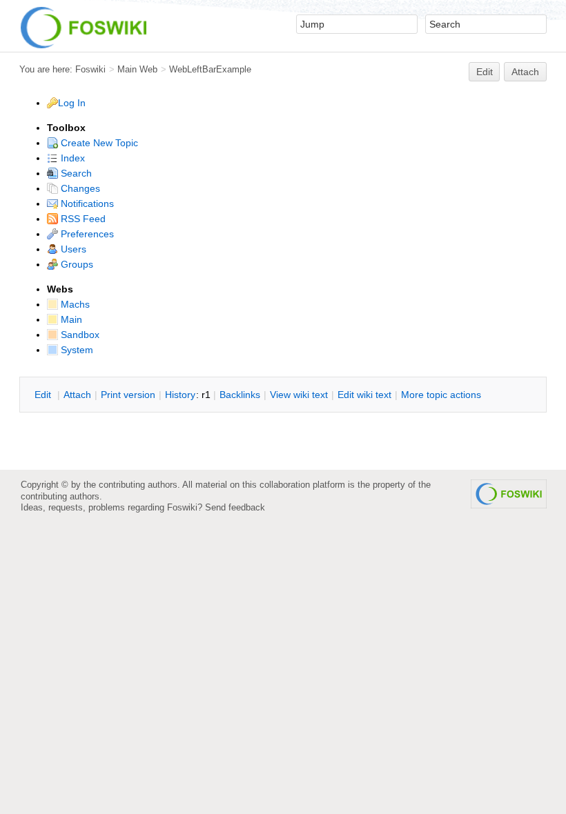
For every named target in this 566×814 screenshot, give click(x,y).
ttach (77, 394)
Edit (484, 71)
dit (44, 394)
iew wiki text (299, 394)
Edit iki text (364, 394)
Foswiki (90, 69)
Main (70, 319)
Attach (525, 71)
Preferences (86, 233)
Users (72, 249)
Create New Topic (98, 142)
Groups (75, 264)
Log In (72, 102)
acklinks (239, 394)
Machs (74, 304)
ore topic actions (441, 394)
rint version (128, 394)
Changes (79, 188)
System (75, 349)
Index (71, 157)
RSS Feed (82, 218)
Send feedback (235, 507)
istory (180, 394)
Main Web (137, 69)
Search (75, 173)
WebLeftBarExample (210, 69)
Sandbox (78, 334)
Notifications (86, 203)
